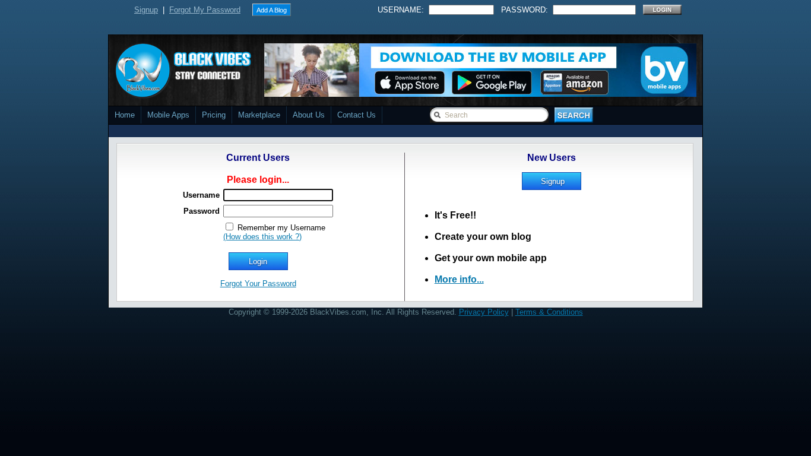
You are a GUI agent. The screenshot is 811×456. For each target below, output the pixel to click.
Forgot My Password (204, 9)
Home (125, 114)
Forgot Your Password (258, 283)
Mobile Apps (168, 114)
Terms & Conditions (549, 312)
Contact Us (356, 114)
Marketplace (259, 114)
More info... (459, 279)
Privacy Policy (484, 312)
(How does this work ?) (262, 236)
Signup (146, 9)
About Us (309, 114)
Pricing (214, 114)
